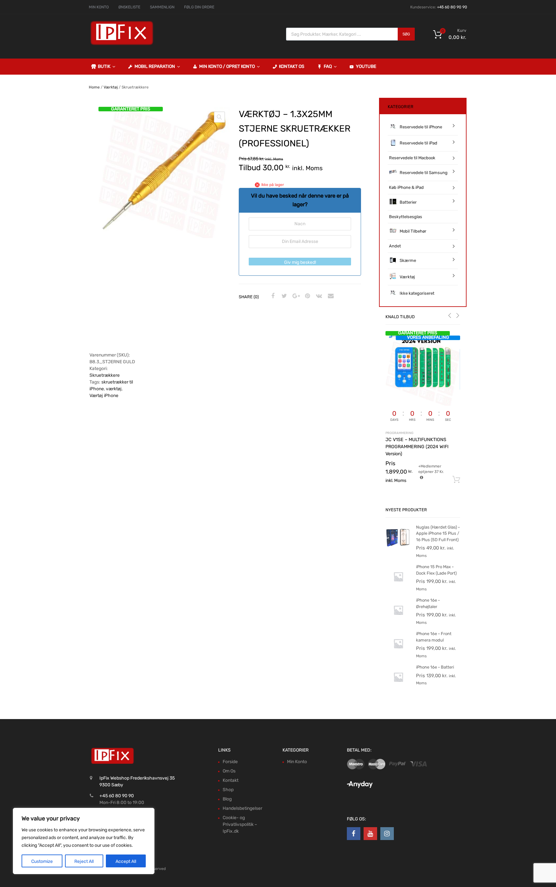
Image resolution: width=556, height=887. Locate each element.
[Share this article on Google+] (295, 296)
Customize (42, 861)
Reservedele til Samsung (424, 172)
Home (94, 87)
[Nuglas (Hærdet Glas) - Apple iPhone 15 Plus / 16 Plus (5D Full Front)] (398, 548)
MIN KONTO (99, 7)
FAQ (328, 66)
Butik (104, 66)
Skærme (408, 260)
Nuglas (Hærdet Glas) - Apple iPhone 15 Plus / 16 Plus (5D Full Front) (438, 533)
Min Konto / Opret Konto (227, 66)
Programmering (399, 433)
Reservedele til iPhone (421, 127)
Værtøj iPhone (103, 395)
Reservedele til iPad (418, 143)
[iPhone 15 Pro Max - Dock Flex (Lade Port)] (398, 588)
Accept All (126, 861)
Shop (228, 789)
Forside (230, 761)
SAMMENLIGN (162, 7)
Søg (406, 34)
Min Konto (297, 761)
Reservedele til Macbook (412, 157)
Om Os (229, 771)
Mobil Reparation (154, 66)
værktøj (114, 389)
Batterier (408, 202)
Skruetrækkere (104, 375)
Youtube (366, 66)
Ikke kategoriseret (417, 293)
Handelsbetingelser (242, 808)
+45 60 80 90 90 (452, 7)
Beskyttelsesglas (405, 216)
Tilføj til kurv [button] (456, 480)
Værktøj (111, 87)
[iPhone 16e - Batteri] (398, 688)
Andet (395, 246)
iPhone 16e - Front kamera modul (433, 636)
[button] (219, 117)
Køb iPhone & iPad (406, 187)
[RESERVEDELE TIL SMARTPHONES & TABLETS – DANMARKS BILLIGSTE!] (122, 44)
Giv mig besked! (300, 262)
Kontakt (230, 780)
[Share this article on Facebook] (272, 296)
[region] (83, 841)
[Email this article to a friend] (330, 296)
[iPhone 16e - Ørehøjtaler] (398, 621)
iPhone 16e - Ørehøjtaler (428, 603)
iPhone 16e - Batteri (435, 667)
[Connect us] (353, 833)
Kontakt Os (291, 66)
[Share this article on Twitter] (283, 296)
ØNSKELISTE (129, 7)
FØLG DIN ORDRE (199, 7)
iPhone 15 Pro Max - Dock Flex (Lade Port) (436, 570)
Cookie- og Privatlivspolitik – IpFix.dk (240, 824)
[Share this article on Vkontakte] (318, 296)
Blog (227, 799)
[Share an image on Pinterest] (306, 296)
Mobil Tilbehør (413, 231)
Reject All (84, 861)
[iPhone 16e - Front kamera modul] (398, 654)
